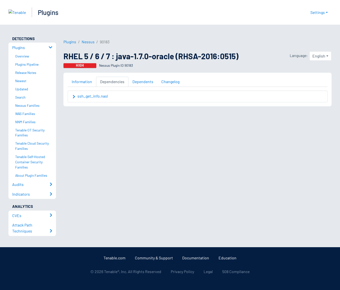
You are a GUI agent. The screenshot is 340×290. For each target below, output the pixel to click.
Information (82, 81)
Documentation (195, 257)
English (318, 56)
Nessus (88, 41)
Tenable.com (114, 257)
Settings (317, 12)
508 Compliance (236, 271)
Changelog (170, 81)
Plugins (48, 12)
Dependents (142, 81)
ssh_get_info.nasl (92, 96)
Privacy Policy (182, 271)
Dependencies (112, 81)
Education (227, 257)
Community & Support (154, 257)
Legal (208, 271)
